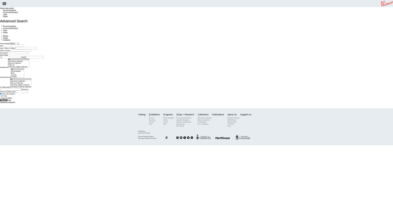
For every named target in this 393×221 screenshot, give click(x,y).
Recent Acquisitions (9, 10)
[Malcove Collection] (18, 63)
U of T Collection (203, 124)
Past (150, 124)
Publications (218, 114)
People (5, 38)
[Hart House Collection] (18, 61)
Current (151, 118)
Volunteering (180, 124)
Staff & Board (232, 120)
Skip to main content (7, 8)
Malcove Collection (204, 120)
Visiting (141, 114)
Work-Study (180, 126)
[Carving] (17, 75)
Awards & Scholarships (183, 122)
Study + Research (185, 114)
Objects (5, 36)
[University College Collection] (18, 67)
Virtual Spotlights (168, 118)
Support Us (245, 114)
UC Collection (202, 122)
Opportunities (232, 122)
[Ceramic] (17, 77)
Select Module (5, 43)
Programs (168, 114)
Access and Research (10, 12)
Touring (151, 122)
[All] (18, 59)
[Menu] (4, 3)
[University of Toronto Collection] (20, 87)
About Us (232, 114)
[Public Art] (18, 65)
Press (229, 126)
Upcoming (152, 120)
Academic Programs (182, 120)
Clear (9, 100)
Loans (5, 14)
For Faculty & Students (183, 118)
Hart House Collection (205, 118)
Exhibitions (6, 40)
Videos (5, 16)
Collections (203, 114)
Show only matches (8, 94)
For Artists (231, 124)
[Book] (17, 73)
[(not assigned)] (17, 71)
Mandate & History (233, 118)
